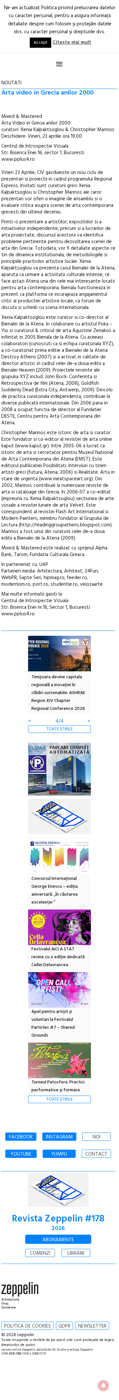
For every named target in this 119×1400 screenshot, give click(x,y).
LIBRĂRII (75, 1253)
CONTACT (96, 1154)
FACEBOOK (21, 1137)
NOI (96, 1137)
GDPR (64, 1326)
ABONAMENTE (58, 1240)
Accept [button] (40, 42)
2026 (58, 1228)
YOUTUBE (21, 1154)
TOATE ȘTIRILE (59, 729)
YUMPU (59, 1154)
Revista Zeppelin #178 (58, 1219)
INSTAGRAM (59, 1137)
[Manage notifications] (103, 1385)
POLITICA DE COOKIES (27, 1326)
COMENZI (40, 1253)
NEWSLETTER (92, 1326)
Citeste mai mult (72, 42)
